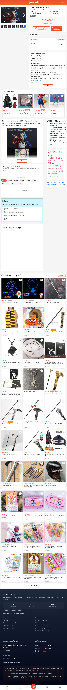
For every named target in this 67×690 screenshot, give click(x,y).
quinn (55, 184)
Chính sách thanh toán (41, 620)
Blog (4, 618)
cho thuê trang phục (17, 610)
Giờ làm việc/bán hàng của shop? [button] (14, 215)
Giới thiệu (5, 620)
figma (52, 182)
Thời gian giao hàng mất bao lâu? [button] (14, 212)
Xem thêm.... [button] (8, 219)
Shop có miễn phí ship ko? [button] (12, 208)
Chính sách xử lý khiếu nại (42, 631)
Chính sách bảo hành (40, 618)
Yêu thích (35, 35)
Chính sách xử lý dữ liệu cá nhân (12, 623)
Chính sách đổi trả (8, 625)
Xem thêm (62, 275)
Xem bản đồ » (9, 650)
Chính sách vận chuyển (41, 625)
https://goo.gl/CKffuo (42, 82)
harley (52, 184)
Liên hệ (5, 631)
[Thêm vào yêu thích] (14, 96)
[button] (24, 15)
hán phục (6, 610)
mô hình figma (57, 182)
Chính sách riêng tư (8, 628)
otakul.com (38, 80)
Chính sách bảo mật (40, 623)
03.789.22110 (53, 176)
